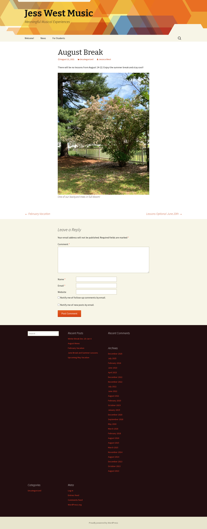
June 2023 (112, 367)
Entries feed (73, 495)
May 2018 (112, 424)
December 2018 (115, 414)
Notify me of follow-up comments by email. (83, 297)
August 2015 (113, 442)
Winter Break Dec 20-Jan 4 (79, 338)
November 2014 (115, 452)
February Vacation (37, 214)
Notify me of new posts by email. (77, 304)
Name (61, 279)
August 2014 (113, 456)
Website (62, 291)
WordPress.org (75, 504)
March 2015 (113, 447)
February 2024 (114, 363)
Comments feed (75, 500)
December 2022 (115, 377)
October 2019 (114, 405)
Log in (70, 490)
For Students (58, 38)
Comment (64, 244)
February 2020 (114, 400)
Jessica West (105, 59)
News (43, 38)
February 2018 (114, 433)
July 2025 (112, 358)
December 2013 (115, 461)
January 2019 (114, 410)
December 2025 (115, 353)
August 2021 (113, 396)
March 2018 (113, 428)
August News (74, 343)
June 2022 (112, 391)
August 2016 (113, 438)
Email (61, 285)
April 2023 (112, 372)
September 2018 (115, 419)
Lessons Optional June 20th (164, 214)
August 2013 (113, 471)
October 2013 (114, 466)
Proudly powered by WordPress (103, 522)
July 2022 (112, 386)
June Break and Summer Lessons (83, 352)
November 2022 (115, 381)
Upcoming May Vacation (78, 357)
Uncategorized (86, 59)
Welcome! (29, 38)
